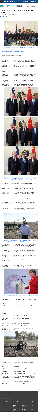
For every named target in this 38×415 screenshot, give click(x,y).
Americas (14, 405)
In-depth (26, 1)
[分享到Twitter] (2, 16)
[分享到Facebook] (0, 16)
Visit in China (24, 409)
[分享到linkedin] (3, 16)
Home (1, 1)
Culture (15, 1)
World (8, 1)
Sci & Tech (22, 1)
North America (15, 410)
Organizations (15, 409)
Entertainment (31, 1)
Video (32, 405)
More (36, 1)
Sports (18, 1)
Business (11, 1)
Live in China (24, 410)
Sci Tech (6, 410)
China (5, 1)
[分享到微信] (6, 16)
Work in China (24, 406)
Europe (14, 406)
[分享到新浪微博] (4, 16)
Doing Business (24, 405)
